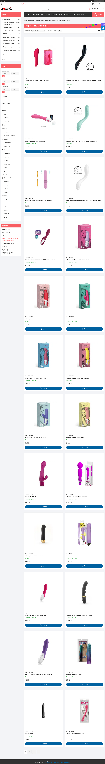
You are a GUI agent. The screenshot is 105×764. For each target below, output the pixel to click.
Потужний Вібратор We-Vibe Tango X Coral (37, 80)
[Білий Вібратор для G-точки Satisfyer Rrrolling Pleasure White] (84, 177)
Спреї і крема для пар (9, 37)
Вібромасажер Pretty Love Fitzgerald (76, 496)
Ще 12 (5, 217)
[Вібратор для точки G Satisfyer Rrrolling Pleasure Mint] (84, 118)
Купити (45, 92)
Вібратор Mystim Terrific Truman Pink (35, 615)
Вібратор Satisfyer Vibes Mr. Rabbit (75, 319)
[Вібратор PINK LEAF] (43, 473)
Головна (27, 14)
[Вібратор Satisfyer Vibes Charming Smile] (84, 236)
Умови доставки (64, 14)
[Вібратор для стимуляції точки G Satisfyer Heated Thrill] (43, 236)
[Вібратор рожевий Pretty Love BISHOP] (43, 118)
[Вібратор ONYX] (43, 710)
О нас (3, 59)
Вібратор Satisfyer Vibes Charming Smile (77, 259)
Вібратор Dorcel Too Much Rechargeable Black (79, 615)
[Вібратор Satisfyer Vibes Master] (84, 414)
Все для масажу (7, 47)
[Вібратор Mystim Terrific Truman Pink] (43, 592)
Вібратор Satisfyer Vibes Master (75, 437)
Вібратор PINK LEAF (30, 496)
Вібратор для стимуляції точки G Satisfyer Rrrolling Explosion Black (83, 81)
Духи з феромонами (8, 43)
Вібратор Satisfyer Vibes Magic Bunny (35, 437)
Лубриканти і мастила (9, 40)
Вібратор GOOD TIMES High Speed (75, 733)
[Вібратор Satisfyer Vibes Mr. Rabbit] (84, 296)
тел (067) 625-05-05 (79, 14)
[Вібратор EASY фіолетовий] (84, 533)
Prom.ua (60, 761)
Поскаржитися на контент (50, 762)
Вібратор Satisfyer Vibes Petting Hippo (35, 378)
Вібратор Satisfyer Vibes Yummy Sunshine (77, 378)
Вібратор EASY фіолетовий (73, 556)
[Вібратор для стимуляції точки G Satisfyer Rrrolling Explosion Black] (84, 57)
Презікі (5, 55)
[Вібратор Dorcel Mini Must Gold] (43, 533)
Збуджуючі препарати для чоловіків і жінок (10, 23)
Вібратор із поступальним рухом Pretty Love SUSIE (39, 200)
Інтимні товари (30, 20)
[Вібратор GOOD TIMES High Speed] (84, 710)
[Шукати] (44, 9)
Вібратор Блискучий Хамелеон (75, 674)
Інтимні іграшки (39, 20)
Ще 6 (5, 171)
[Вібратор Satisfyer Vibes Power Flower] (43, 296)
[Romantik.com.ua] (6, 9)
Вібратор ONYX (29, 733)
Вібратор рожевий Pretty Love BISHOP (35, 141)
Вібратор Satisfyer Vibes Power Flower (35, 319)
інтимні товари (37, 14)
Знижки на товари (51, 14)
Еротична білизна (8, 30)
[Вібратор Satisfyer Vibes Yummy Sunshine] (84, 355)
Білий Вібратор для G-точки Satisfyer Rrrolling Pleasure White (83, 200)
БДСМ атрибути (7, 34)
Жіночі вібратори (49, 20)
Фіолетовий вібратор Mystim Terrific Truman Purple (39, 674)
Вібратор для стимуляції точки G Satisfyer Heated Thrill (40, 259)
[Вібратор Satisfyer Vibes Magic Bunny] (43, 414)
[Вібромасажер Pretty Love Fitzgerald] (84, 473)
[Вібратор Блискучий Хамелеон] (84, 651)
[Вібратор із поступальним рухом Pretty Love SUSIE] (43, 177)
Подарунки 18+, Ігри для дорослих (9, 51)
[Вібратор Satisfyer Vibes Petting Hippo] (43, 355)
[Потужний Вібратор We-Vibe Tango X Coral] (43, 57)
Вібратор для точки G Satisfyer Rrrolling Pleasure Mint (81, 141)
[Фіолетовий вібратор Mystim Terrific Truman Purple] (43, 651)
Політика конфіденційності (63, 762)
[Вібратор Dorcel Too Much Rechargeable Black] (84, 592)
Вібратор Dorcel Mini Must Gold (34, 556)
